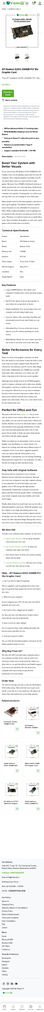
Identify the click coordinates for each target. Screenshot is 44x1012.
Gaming (5, 975)
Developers (6, 958)
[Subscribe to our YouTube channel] (16, 984)
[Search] (27, 3)
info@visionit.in (12, 877)
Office (4, 971)
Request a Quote (7, 93)
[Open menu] (4, 3)
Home (4, 9)
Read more (17, 729)
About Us (5, 901)
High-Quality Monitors (14, 539)
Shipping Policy (8, 904)
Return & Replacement (10, 914)
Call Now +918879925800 (13, 873)
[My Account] (40, 3)
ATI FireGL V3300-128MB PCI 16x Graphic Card (11, 724)
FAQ (3, 924)
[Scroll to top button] (40, 1001)
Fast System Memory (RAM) (16, 547)
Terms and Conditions (10, 918)
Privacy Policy (7, 911)
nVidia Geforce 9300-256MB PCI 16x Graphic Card (31, 803)
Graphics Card (14, 9)
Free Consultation (8, 921)
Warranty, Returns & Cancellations (15, 908)
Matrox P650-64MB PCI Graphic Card (32, 764)
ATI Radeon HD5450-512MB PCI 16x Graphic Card (32, 727)
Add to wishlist (11, 100)
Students (5, 968)
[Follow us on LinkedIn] (12, 984)
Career (4, 928)
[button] (33, 3)
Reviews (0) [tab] (19, 156)
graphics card (25, 414)
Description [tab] (7, 156)
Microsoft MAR (7, 939)
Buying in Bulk (7, 943)
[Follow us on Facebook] (4, 984)
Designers (6, 961)
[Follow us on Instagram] (8, 984)
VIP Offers (6, 946)
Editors (4, 965)
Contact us (6, 949)
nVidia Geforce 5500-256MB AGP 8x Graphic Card (10, 765)
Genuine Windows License (15, 563)
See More (6, 85)
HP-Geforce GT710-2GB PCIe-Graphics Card (11, 803)
